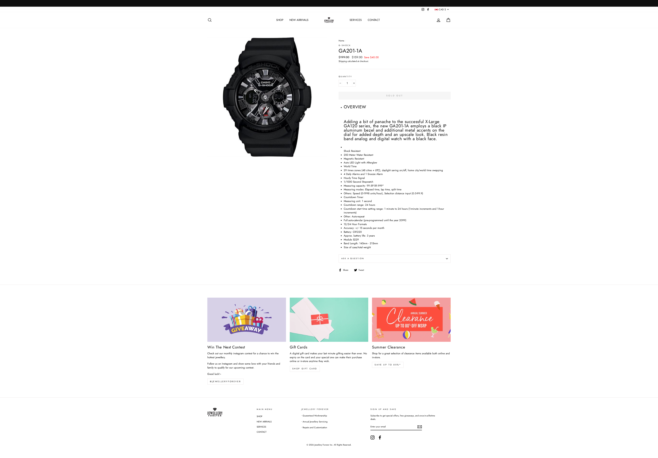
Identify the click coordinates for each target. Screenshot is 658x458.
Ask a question (352, 258)
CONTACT (374, 20)
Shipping (343, 61)
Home (341, 40)
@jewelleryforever (225, 381)
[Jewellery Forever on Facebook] (380, 437)
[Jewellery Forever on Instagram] (372, 437)
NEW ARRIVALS (298, 20)
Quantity (345, 76)
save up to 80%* (388, 364)
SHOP (279, 20)
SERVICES (356, 20)
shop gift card (304, 368)
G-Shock (345, 45)
